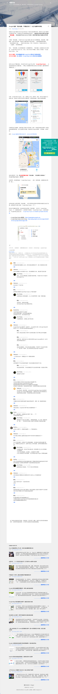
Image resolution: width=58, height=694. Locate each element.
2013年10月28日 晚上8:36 (22, 354)
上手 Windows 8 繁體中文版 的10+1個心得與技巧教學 (21, 670)
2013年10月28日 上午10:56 (22, 283)
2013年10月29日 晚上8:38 (23, 330)
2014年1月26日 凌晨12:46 (23, 427)
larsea (14, 412)
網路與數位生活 (23, 247)
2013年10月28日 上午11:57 (27, 294)
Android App (36, 247)
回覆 (14, 280)
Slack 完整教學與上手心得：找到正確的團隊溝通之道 (21, 548)
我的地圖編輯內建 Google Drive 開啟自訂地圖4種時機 (28, 54)
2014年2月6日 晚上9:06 (22, 433)
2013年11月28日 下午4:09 (20, 399)
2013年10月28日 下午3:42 (23, 310)
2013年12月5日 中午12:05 (22, 405)
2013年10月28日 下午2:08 (23, 300)
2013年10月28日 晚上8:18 (22, 325)
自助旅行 (17, 247)
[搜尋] (50, 3)
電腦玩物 (12, 2)
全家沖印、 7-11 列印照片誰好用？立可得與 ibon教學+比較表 (23, 561)
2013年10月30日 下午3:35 (23, 337)
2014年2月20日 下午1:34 (27, 447)
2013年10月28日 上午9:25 (27, 273)
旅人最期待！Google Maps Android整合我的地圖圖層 (29, 56)
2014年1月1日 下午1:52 (25, 388)
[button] (48, 26)
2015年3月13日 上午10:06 (20, 495)
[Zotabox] (0, 693)
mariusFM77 (32, 687)
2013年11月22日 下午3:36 (23, 345)
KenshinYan (16, 310)
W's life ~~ (15, 427)
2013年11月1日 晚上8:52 (20, 361)
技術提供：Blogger (29, 685)
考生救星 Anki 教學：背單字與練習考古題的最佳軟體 (21, 615)
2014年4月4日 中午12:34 (21, 459)
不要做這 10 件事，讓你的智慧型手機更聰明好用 (20, 575)
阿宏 (14, 263)
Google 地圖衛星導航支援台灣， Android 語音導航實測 (24, 134)
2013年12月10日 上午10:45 (21, 412)
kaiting (15, 459)
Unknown (15, 269)
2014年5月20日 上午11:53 (22, 473)
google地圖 (12, 250)
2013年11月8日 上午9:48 (23, 365)
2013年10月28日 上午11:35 (20, 289)
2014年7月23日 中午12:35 (20, 479)
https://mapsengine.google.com (32, 217)
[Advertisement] (29, 15)
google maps (44, 247)
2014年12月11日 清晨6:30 (27, 465)
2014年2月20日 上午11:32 (20, 440)
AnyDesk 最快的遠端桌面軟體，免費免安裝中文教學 (21, 656)
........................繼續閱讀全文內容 (41, 557)
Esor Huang (19, 273)
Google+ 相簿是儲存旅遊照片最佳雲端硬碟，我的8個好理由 (22, 643)
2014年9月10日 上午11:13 (20, 487)
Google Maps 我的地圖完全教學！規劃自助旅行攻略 (21, 601)
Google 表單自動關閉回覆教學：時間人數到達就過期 (21, 588)
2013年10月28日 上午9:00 (22, 269)
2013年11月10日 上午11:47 (20, 380)
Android (30, 247)
